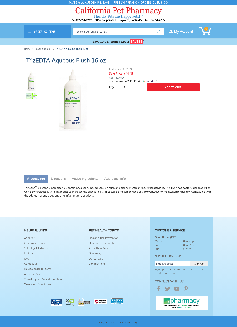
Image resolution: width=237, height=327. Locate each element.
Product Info (36, 179)
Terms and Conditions (37, 284)
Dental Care (96, 258)
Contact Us (31, 263)
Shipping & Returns (36, 248)
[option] (31, 81)
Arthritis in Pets (98, 248)
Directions (58, 179)
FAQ (26, 258)
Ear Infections (97, 263)
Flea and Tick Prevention (103, 238)
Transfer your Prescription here (43, 279)
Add (173, 87)
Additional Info (115, 179)
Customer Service (35, 243)
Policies (28, 253)
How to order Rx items (37, 269)
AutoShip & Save (34, 274)
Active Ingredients (85, 179)
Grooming (95, 253)
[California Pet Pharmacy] (118, 12)
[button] (154, 81)
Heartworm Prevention (103, 243)
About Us (29, 238)
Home (27, 48)
